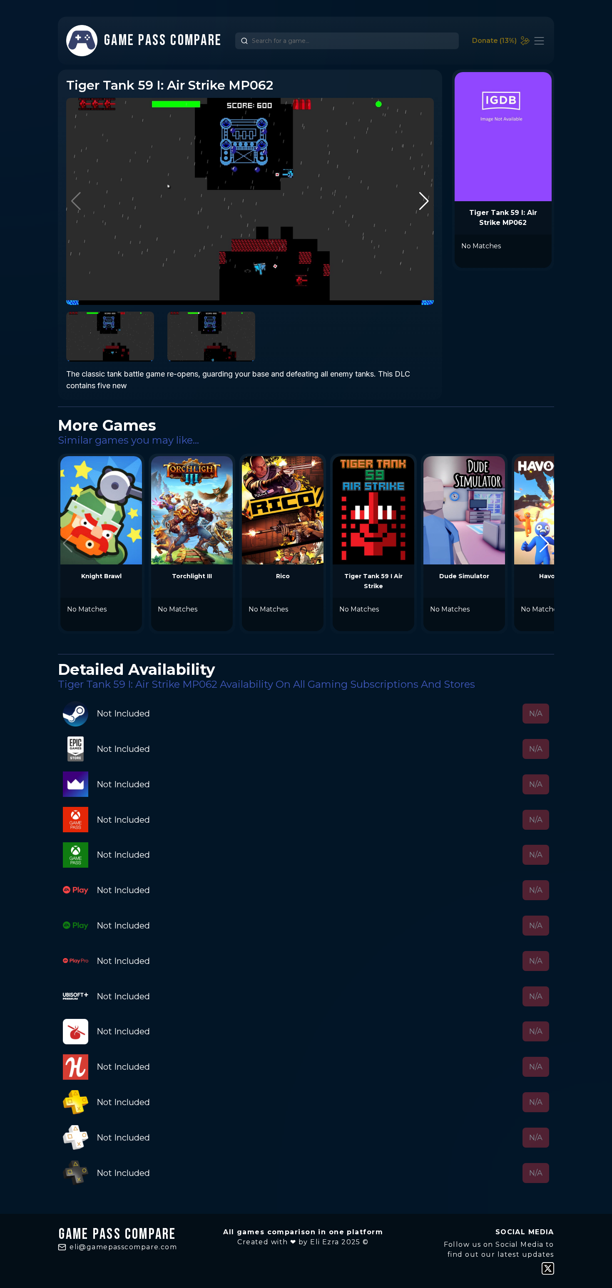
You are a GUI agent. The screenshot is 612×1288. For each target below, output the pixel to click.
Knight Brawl (101, 576)
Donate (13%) (494, 41)
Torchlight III (192, 576)
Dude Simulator (464, 576)
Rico (283, 576)
